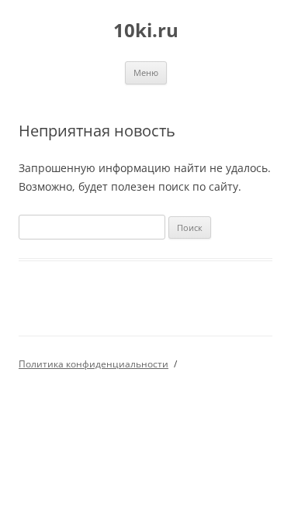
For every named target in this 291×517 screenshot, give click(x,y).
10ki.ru (145, 31)
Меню (145, 72)
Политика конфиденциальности (93, 364)
